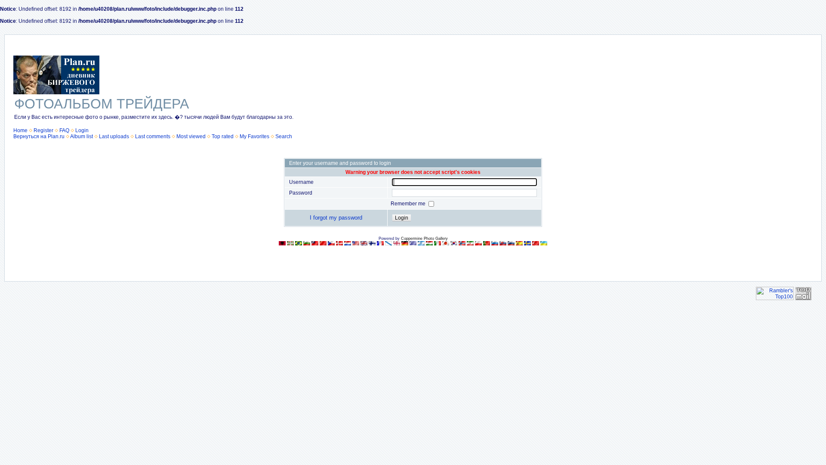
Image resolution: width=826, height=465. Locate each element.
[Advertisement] (748, 97)
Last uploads (114, 136)
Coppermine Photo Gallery (424, 238)
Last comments (152, 136)
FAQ (64, 130)
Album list (81, 136)
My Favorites (254, 136)
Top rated (223, 136)
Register (43, 130)
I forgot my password (336, 217)
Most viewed (191, 136)
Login (82, 130)
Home (20, 130)
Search (283, 136)
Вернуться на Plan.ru (39, 136)
